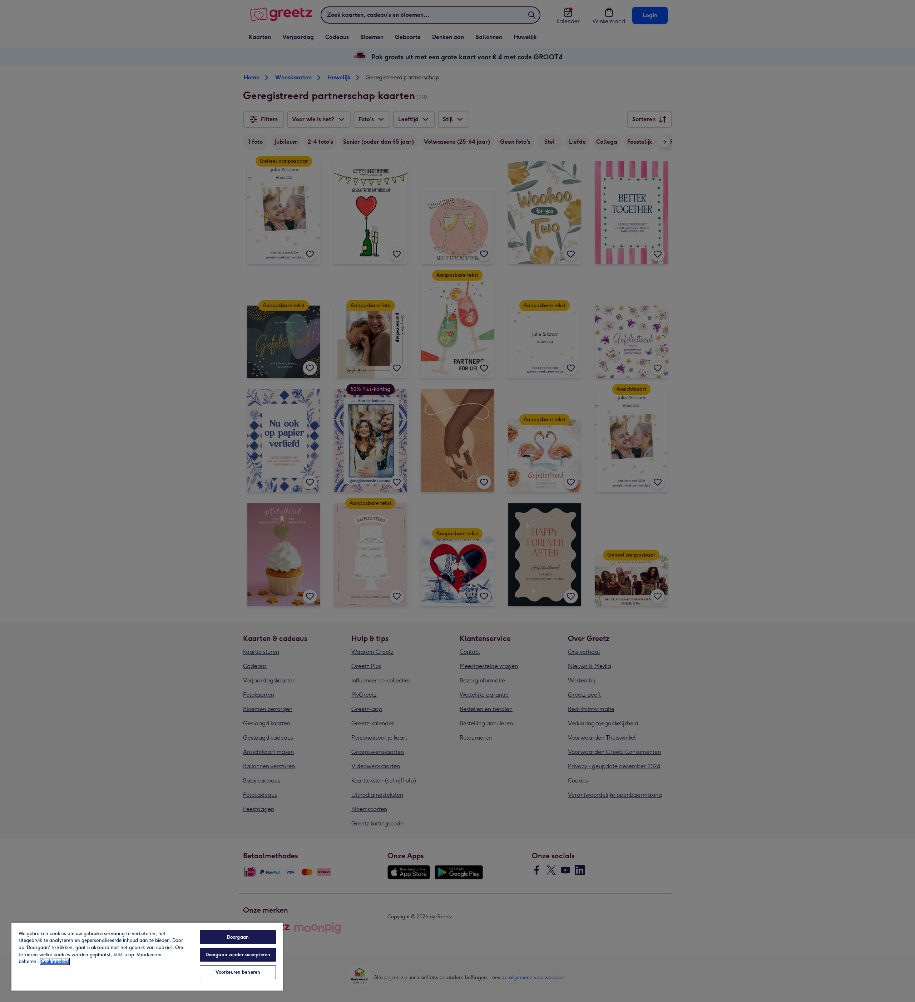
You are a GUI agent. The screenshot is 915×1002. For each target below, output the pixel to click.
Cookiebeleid (55, 961)
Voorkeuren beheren (238, 972)
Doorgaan (238, 937)
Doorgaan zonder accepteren (238, 954)
